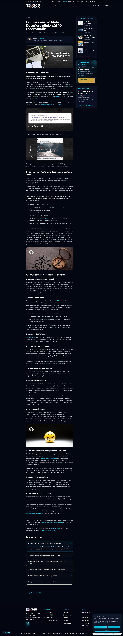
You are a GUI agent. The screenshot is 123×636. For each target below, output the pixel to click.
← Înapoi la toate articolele (33, 593)
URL (60, 104)
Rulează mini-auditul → (86, 105)
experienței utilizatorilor (43, 218)
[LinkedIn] (94, 1)
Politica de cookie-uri (103, 622)
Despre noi (74, 1)
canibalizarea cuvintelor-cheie (34, 513)
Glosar (69, 1)
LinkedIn (55, 522)
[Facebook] (90, 1)
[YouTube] (96, 1)
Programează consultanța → (83, 80)
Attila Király (41, 39)
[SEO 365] (33, 6)
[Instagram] (92, 1)
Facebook (43, 522)
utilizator (57, 96)
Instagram (49, 522)
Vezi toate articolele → (84, 56)
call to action (38, 99)
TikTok (61, 522)
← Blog (28, 17)
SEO (68, 86)
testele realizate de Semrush (49, 458)
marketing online (55, 528)
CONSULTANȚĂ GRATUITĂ (47, 530)
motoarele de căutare (47, 104)
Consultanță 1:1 (80, 1)
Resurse (59, 1)
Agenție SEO (54, 1)
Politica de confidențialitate (109, 633)
